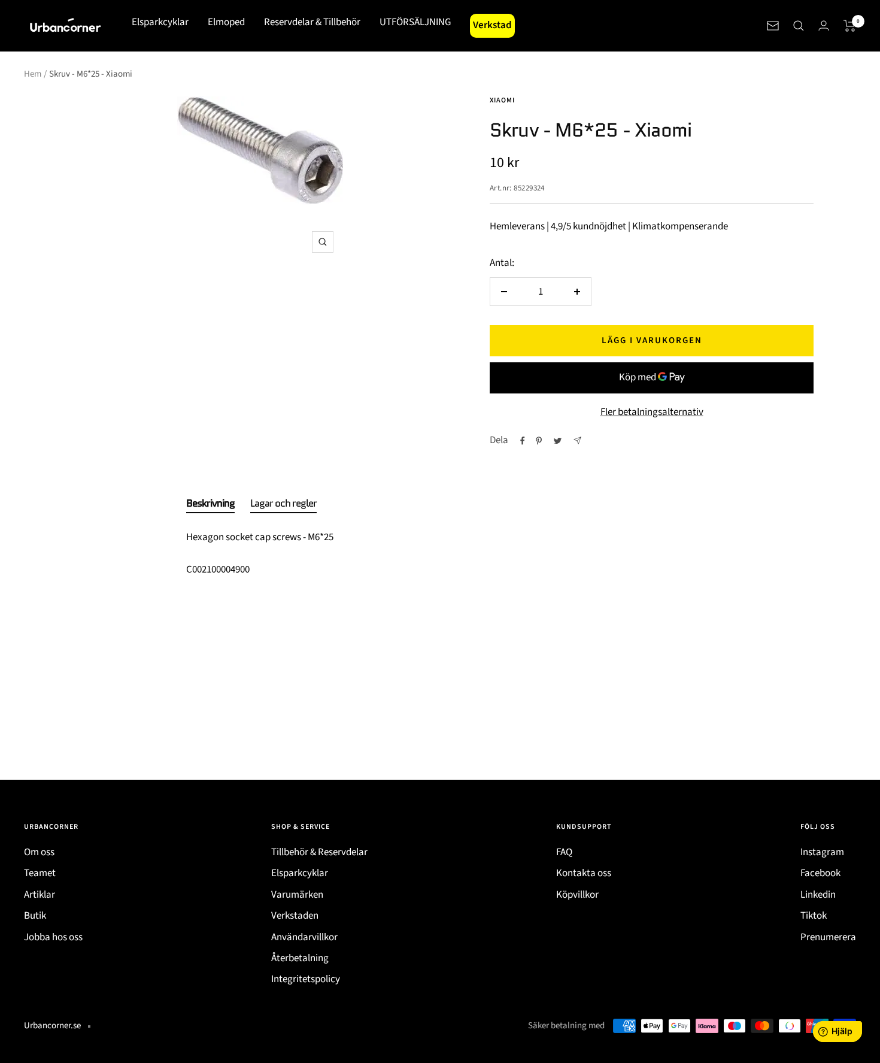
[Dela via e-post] (577, 440)
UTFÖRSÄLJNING (415, 22)
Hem (32, 74)
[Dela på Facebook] (522, 441)
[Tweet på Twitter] (558, 441)
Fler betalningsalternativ (651, 412)
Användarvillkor (304, 937)
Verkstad (492, 25)
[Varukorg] (849, 26)
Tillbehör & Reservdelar (319, 852)
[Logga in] (823, 25)
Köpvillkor (577, 895)
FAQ (564, 852)
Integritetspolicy (305, 979)
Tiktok (813, 915)
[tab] (210, 505)
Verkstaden (294, 915)
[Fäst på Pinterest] (539, 441)
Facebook (820, 873)
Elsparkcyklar (160, 22)
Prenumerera (828, 937)
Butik (35, 915)
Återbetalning (300, 958)
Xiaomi (502, 100)
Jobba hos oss (53, 937)
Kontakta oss (583, 873)
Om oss (39, 852)
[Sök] (798, 25)
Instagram (822, 852)
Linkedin (818, 895)
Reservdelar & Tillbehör (312, 22)
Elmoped (226, 22)
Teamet (40, 873)
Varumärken (297, 895)
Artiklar (39, 895)
